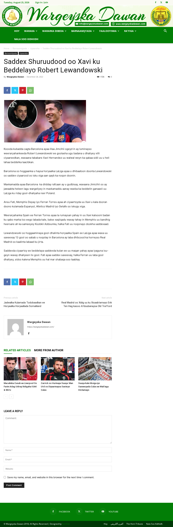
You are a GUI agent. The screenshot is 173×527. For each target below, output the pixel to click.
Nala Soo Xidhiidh (26, 39)
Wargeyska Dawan (15, 76)
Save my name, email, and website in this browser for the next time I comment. (50, 477)
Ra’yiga (129, 31)
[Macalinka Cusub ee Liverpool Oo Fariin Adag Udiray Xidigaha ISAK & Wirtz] (20, 368)
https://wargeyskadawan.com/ (40, 327)
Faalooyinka (108, 31)
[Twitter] (161, 2)
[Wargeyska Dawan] (86, 16)
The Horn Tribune (134, 523)
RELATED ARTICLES (17, 350)
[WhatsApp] (30, 90)
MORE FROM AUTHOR (48, 350)
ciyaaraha (35, 48)
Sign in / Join (41, 2)
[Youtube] (166, 2)
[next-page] (11, 397)
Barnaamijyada (81, 31)
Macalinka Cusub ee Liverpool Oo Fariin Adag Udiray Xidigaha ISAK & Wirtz (20, 386)
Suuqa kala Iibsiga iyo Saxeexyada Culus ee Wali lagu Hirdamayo (93, 386)
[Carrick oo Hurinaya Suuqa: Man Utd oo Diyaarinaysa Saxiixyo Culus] (58, 368)
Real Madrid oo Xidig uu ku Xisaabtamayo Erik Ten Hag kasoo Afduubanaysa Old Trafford (86, 304)
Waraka (29, 31)
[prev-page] (6, 397)
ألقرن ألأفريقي (117, 523)
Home (6, 48)
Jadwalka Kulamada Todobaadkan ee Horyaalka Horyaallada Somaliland (24, 304)
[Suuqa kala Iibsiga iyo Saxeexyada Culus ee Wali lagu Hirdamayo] (95, 368)
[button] (165, 31)
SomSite (66, 523)
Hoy (16, 31)
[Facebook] (155, 2)
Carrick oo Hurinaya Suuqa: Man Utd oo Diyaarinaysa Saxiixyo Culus (57, 386)
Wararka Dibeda (53, 31)
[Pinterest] (22, 90)
